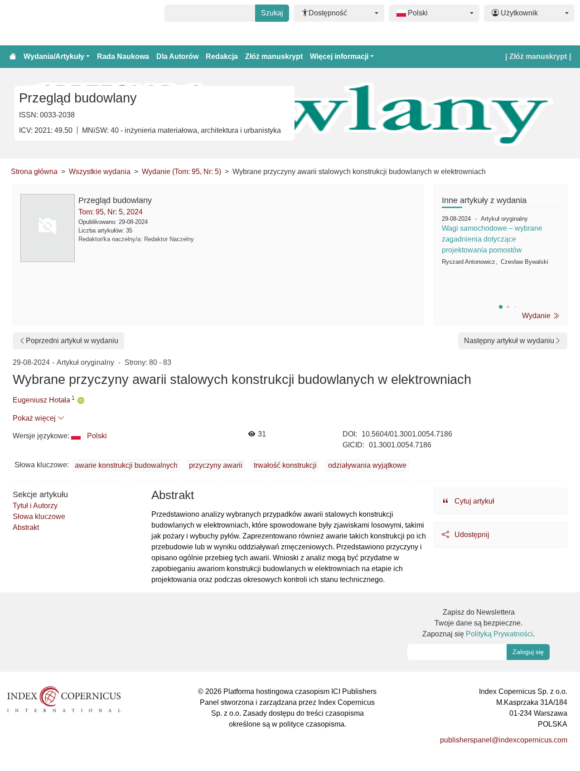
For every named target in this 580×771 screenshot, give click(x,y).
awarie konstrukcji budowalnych (126, 465)
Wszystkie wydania (99, 171)
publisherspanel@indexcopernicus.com (503, 740)
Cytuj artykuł (473, 501)
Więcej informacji (339, 56)
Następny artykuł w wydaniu (509, 340)
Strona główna (34, 171)
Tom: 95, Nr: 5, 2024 (110, 212)
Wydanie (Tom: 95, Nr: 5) (181, 171)
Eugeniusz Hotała (41, 400)
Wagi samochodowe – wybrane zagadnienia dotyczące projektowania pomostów (492, 239)
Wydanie (537, 316)
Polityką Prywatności (499, 634)
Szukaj (272, 13)
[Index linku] (64, 699)
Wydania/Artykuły (54, 56)
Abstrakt (26, 527)
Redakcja (222, 56)
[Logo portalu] (50, 22)
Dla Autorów (177, 56)
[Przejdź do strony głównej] (12, 57)
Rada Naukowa (123, 56)
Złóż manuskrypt (274, 56)
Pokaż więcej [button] (35, 418)
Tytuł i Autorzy (35, 505)
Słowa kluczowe (39, 516)
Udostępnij (471, 534)
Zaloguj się (528, 651)
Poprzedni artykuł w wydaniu (72, 340)
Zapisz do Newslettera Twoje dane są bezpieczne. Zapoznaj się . (478, 623)
